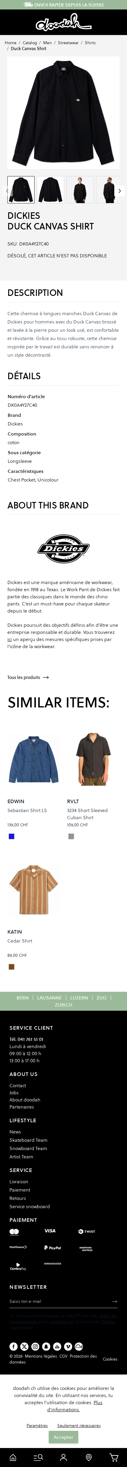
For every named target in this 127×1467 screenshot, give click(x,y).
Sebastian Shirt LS (27, 810)
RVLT (73, 801)
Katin (14, 931)
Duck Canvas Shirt (28, 49)
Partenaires (21, 1107)
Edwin (16, 801)
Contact (17, 1085)
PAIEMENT (23, 1220)
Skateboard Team (28, 1140)
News (15, 1131)
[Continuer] (119, 191)
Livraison (18, 1181)
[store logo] (64, 22)
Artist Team (21, 1156)
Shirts (90, 43)
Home (11, 43)
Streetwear (68, 43)
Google (108, 1322)
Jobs (14, 1092)
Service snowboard (29, 1206)
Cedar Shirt (19, 940)
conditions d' (61, 1322)
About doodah (24, 1099)
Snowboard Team (28, 1148)
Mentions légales (41, 1356)
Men (47, 43)
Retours (17, 1198)
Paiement (19, 1190)
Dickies (23, 216)
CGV (63, 1356)
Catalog (30, 43)
